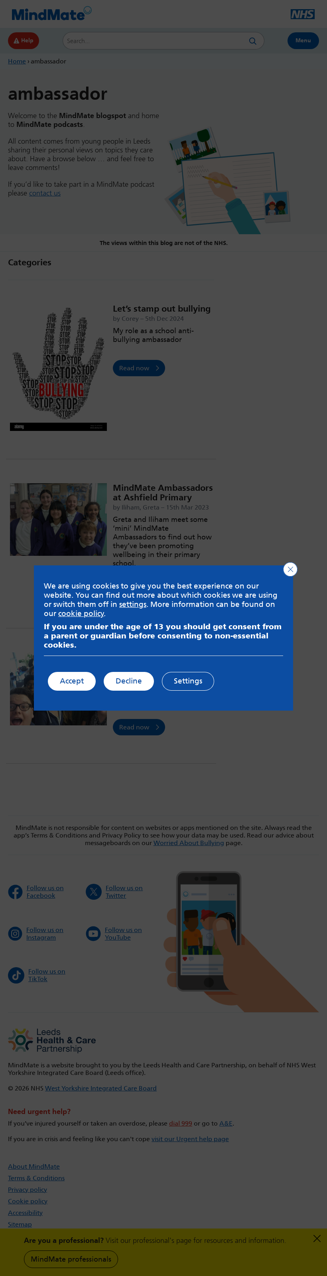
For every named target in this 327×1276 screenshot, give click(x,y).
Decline (129, 680)
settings (132, 604)
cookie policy (81, 613)
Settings (188, 680)
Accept (72, 680)
